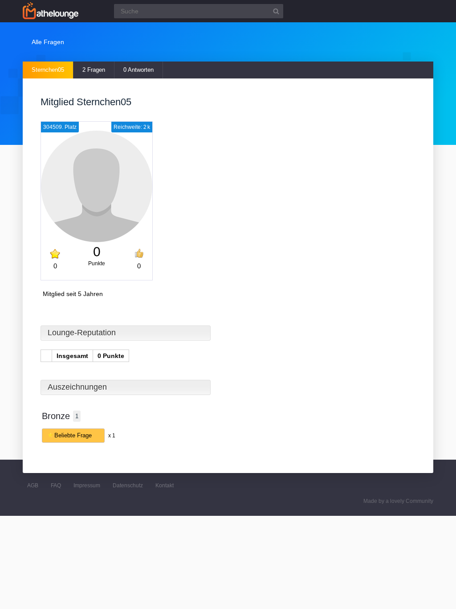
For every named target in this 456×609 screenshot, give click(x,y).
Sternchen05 (48, 69)
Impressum (86, 485)
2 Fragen (93, 69)
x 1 (111, 435)
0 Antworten (138, 69)
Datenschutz (128, 485)
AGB (32, 485)
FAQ (56, 485)
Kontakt (164, 485)
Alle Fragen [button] (48, 41)
